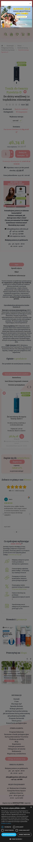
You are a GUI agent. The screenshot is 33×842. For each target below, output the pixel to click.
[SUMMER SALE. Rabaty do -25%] (16, 16)
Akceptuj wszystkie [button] (9, 834)
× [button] (31, 807)
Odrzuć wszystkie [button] (24, 834)
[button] (16, 839)
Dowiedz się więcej (6, 823)
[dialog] (16, 823)
